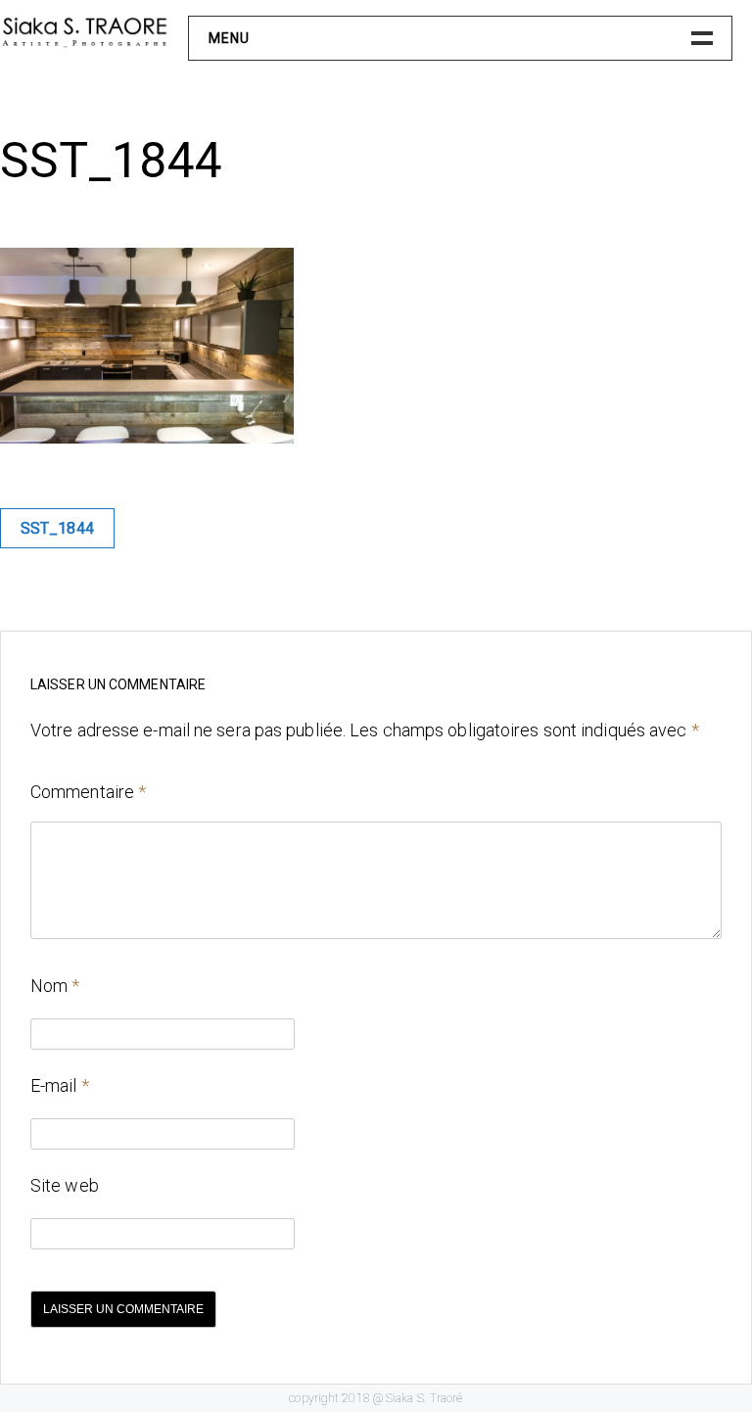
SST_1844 (57, 528)
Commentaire (88, 791)
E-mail (59, 1085)
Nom (55, 985)
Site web (64, 1185)
